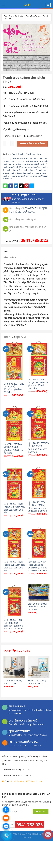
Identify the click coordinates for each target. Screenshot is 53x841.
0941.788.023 (34, 240)
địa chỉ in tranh (23, 161)
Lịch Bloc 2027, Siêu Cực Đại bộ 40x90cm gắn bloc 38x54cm (14, 388)
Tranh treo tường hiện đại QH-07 (13, 682)
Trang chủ (8, 16)
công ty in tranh (9, 161)
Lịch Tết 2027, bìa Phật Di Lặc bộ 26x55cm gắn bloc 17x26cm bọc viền (37, 566)
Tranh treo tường (33, 16)
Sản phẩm (19, 16)
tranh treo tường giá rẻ (36, 173)
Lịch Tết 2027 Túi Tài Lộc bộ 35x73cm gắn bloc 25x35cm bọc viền (38, 447)
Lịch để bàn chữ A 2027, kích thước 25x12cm (37, 606)
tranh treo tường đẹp (17, 173)
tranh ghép (31, 167)
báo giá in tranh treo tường (18, 158)
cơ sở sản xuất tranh (38, 158)
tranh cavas (8, 167)
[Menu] (4, 4)
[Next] (49, 676)
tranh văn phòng (31, 176)
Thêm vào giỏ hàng (32, 143)
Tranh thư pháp (19, 154)
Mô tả (7, 251)
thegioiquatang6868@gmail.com (26, 781)
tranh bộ (43, 164)
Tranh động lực (19, 167)
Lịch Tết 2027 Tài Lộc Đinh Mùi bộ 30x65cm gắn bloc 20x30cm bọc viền (37, 506)
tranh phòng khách (14, 170)
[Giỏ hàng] (48, 5)
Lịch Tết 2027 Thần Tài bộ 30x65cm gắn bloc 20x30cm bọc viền (14, 566)
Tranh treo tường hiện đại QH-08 (37, 682)
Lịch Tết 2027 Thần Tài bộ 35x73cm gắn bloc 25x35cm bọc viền (14, 508)
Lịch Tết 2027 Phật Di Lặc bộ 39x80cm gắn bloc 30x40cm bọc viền (38, 384)
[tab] (26, 251)
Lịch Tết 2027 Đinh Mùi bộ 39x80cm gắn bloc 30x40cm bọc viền (13, 448)
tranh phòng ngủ (30, 170)
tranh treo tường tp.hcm (13, 176)
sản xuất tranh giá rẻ (30, 164)
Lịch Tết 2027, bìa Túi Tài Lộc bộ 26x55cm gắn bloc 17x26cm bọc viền (13, 624)
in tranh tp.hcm (36, 161)
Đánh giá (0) (10, 257)
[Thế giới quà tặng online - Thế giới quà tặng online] (26, 5)
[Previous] (3, 676)
